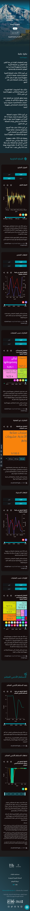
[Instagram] (1, 458)
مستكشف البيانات (14, 884)
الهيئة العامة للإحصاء (14, 489)
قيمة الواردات (22, 249)
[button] (1, 455)
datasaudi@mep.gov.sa (8, 900)
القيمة (20, 176)
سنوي (20, 180)
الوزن (9, 176)
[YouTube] (1, 465)
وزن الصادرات (22, 327)
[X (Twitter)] (1, 455)
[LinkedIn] (1, 451)
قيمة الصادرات (6, 247)
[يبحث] (6, 5)
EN (13, 5)
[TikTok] (1, 462)
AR (10, 5)
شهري (8, 180)
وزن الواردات (22, 574)
